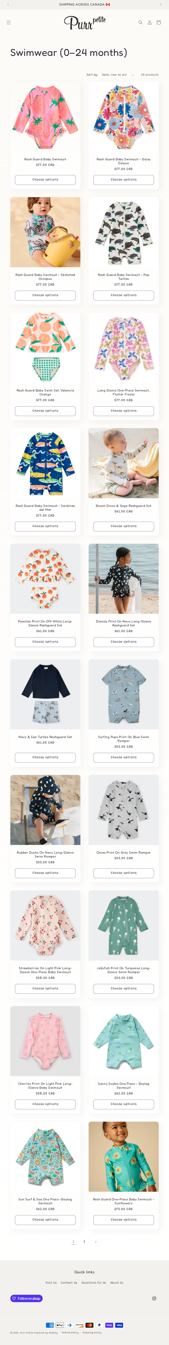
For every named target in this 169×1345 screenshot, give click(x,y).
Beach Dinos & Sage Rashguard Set (123, 506)
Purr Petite (26, 1333)
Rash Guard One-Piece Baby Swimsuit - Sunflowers (124, 1201)
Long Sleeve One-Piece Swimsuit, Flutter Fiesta (123, 392)
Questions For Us (94, 1283)
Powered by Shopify (46, 1333)
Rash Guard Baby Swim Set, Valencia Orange (45, 392)
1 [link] (73, 1241)
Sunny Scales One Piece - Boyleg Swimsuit (123, 1086)
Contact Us (69, 1283)
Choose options (45, 179)
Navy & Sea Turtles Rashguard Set (45, 737)
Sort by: (92, 75)
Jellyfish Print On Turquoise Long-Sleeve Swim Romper (123, 970)
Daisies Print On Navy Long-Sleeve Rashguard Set (123, 623)
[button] (8, 22)
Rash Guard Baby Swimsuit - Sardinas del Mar (45, 508)
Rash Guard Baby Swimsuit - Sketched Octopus (45, 277)
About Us (116, 1283)
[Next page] (95, 1241)
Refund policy (70, 1333)
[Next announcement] (160, 4)
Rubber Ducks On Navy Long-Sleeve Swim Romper (45, 854)
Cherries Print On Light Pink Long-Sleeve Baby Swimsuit (45, 1086)
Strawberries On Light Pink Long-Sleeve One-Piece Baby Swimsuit (45, 970)
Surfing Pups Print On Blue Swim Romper (123, 739)
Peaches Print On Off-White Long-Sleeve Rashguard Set (45, 623)
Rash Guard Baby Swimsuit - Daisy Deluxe (124, 161)
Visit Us (51, 1283)
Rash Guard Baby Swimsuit (45, 159)
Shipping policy (92, 1333)
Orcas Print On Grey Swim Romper (124, 852)
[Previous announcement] (8, 4)
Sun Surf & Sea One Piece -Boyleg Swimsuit (45, 1201)
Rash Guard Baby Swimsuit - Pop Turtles (123, 277)
